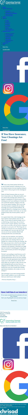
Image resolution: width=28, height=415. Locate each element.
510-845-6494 (6, 49)
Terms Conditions (9, 405)
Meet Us (5, 18)
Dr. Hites (7, 21)
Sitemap (4, 405)
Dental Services (6, 31)
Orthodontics (8, 39)
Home (4, 7)
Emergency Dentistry (9, 33)
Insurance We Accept (9, 12)
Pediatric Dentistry (9, 40)
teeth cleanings (10, 197)
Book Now (5, 47)
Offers (4, 16)
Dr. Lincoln (7, 26)
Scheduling (7, 10)
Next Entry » (13, 279)
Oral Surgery (8, 38)
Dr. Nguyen (7, 22)
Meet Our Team (8, 28)
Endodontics (8, 36)
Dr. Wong (7, 24)
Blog (4, 44)
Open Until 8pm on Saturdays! (14, 292)
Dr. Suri (7, 20)
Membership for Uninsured (11, 13)
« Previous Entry (5, 279)
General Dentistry (9, 34)
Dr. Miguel (7, 25)
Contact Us (5, 42)
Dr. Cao (7, 27)
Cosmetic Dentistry (9, 35)
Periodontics (8, 41)
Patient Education (9, 15)
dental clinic (10, 217)
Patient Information (7, 8)
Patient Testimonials (9, 29)
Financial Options (9, 14)
